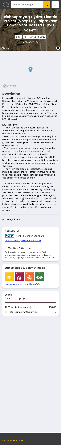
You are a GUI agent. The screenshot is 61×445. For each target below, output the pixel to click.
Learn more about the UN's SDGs (22, 284)
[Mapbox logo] (7, 48)
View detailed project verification (23, 240)
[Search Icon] (46, 4)
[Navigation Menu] (55, 4)
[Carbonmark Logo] (6, 4)
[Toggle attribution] (58, 48)
